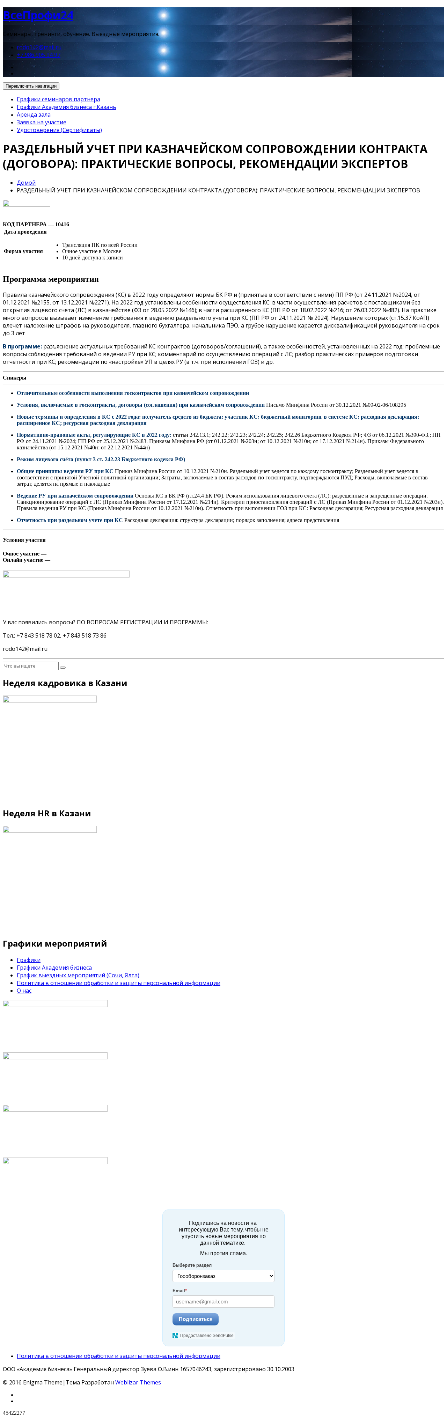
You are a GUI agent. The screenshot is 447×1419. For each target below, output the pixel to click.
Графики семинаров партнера (58, 99)
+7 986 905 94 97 (38, 55)
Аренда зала (34, 114)
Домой (26, 182)
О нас (24, 990)
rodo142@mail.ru (39, 47)
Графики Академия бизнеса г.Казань (66, 107)
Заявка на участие (41, 122)
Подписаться (196, 1319)
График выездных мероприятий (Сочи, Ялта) (78, 975)
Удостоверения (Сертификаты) (59, 130)
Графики (29, 960)
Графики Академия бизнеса (54, 967)
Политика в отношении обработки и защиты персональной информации (118, 983)
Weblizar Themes (138, 1382)
